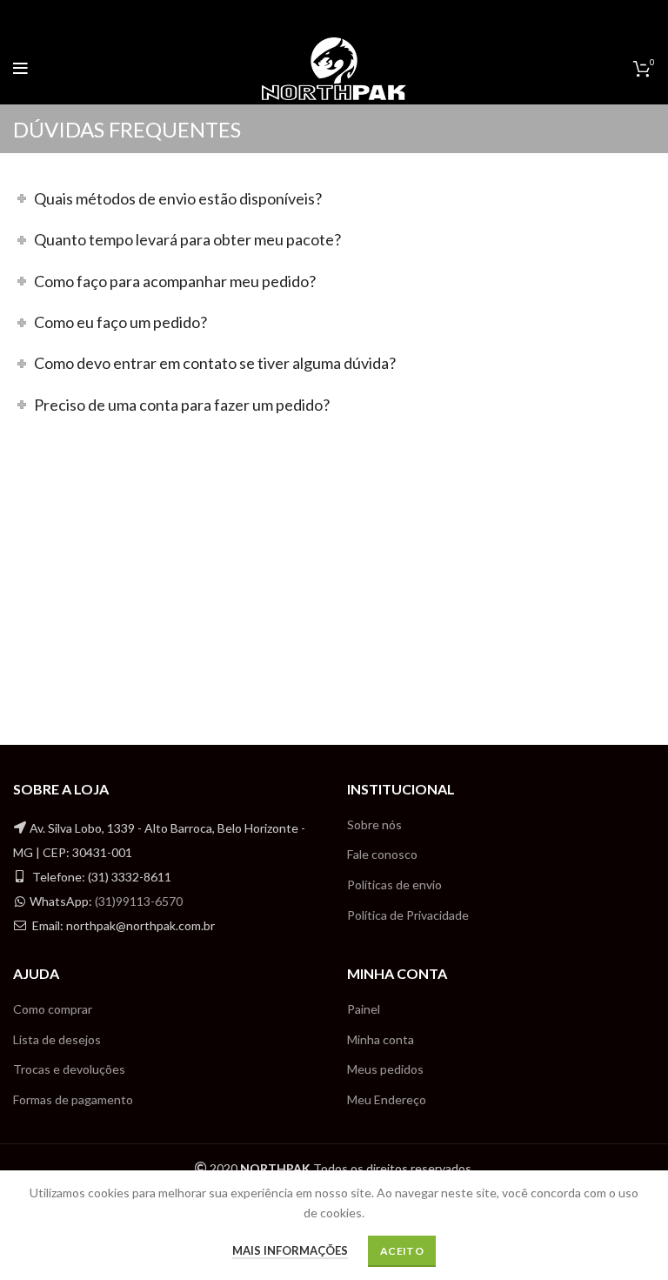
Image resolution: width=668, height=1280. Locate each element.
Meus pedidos (385, 1069)
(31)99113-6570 (139, 901)
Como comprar (52, 1009)
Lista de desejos (57, 1039)
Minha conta (380, 1039)
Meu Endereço (386, 1099)
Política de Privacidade (408, 915)
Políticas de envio (394, 884)
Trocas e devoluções (69, 1069)
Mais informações (290, 1250)
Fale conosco (382, 854)
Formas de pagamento (73, 1099)
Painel (363, 1009)
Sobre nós (374, 824)
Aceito (402, 1250)
